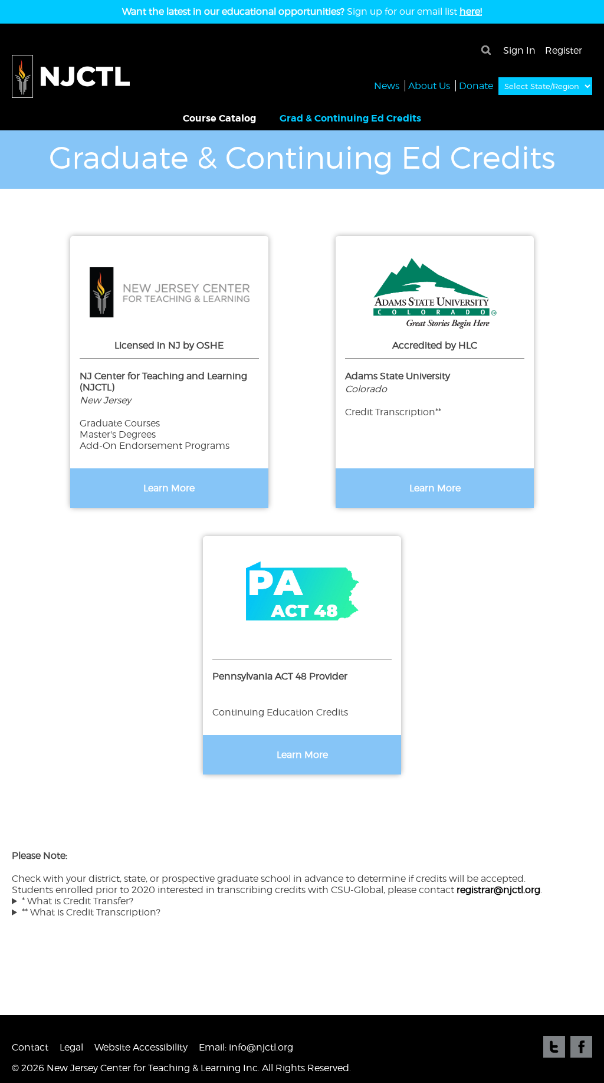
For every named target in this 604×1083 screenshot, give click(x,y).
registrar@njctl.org (498, 889)
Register (563, 50)
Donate (476, 85)
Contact (30, 1047)
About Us (429, 85)
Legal (71, 1047)
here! (470, 11)
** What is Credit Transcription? (91, 912)
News (386, 85)
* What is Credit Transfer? (77, 901)
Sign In (519, 50)
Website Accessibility (141, 1047)
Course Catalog (219, 118)
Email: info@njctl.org (246, 1047)
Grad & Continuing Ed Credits (350, 118)
